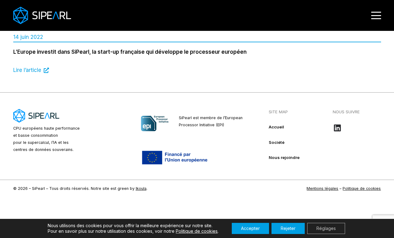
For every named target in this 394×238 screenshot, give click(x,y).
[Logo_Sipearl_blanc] (42, 16)
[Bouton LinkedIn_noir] (357, 127)
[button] (376, 15)
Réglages (326, 228)
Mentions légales (322, 188)
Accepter (250, 228)
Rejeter (288, 228)
